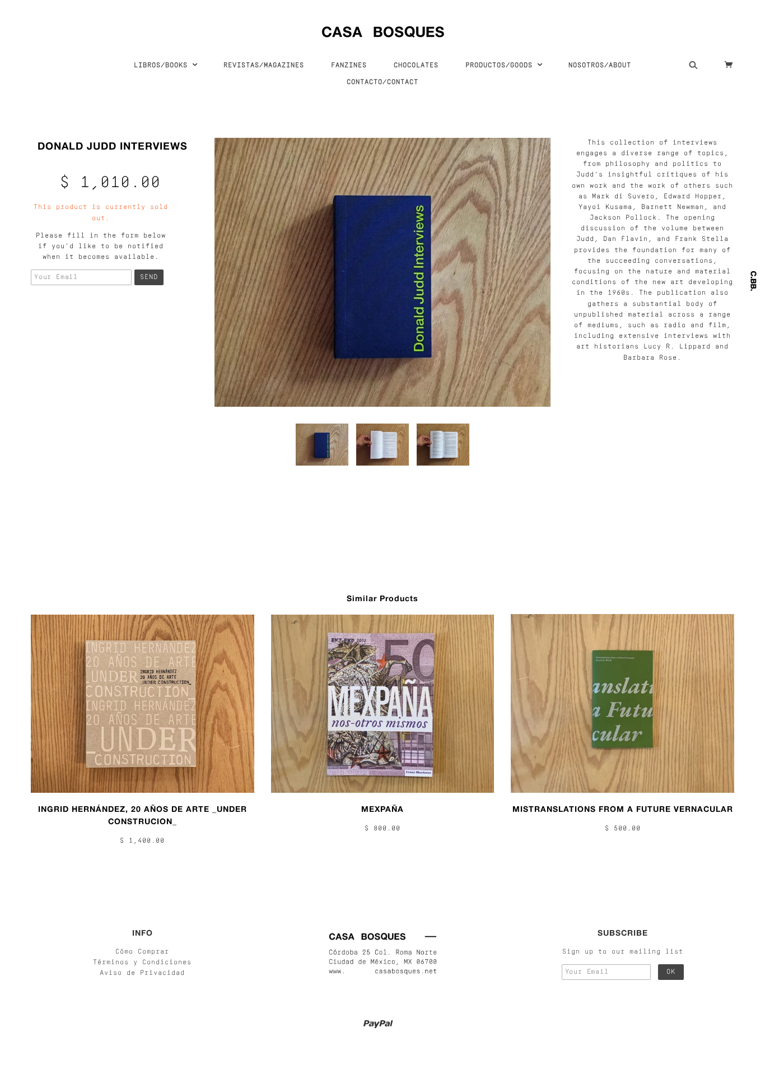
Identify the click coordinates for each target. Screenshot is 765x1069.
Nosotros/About (599, 65)
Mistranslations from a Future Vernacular (622, 809)
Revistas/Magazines (263, 65)
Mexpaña (382, 809)
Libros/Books (163, 65)
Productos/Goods (501, 65)
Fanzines (349, 65)
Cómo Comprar (142, 952)
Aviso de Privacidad (142, 973)
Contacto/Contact (382, 82)
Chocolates (416, 65)
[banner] (383, 29)
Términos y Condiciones (142, 962)
